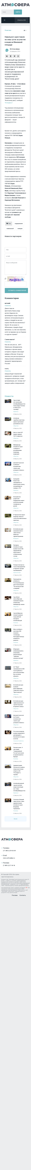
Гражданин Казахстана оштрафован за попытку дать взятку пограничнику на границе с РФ (18, 483)
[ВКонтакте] (7, 56)
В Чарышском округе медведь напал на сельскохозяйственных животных (20, 517)
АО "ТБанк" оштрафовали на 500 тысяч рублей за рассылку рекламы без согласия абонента (18, 671)
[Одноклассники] (10, 56)
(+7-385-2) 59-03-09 (9, 850)
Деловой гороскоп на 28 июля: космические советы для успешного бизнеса (18, 466)
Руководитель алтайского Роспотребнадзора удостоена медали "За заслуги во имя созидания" (18, 583)
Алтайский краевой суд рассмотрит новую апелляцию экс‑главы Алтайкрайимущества (19, 787)
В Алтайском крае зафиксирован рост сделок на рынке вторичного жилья (18, 703)
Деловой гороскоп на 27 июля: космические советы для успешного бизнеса (18, 719)
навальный (10, 228)
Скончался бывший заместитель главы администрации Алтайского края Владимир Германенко (18, 804)
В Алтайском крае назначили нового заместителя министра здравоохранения (18, 532)
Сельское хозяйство (18, 741)
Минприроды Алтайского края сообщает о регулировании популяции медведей (17, 449)
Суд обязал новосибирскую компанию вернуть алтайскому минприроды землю (18, 600)
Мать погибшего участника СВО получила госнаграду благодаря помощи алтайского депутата (18, 635)
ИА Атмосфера (15, 4)
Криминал (15, 411)
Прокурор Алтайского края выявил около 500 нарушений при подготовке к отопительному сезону (18, 550)
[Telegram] (14, 56)
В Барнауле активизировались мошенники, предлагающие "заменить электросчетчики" (18, 653)
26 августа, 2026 (17, 743)
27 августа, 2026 (17, 492)
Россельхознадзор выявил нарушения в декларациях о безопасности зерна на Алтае (19, 735)
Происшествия (17, 572)
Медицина (16, 538)
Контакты (23, 895)
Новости (9, 396)
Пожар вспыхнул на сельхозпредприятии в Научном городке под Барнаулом (19, 567)
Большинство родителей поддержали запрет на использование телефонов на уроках (18, 501)
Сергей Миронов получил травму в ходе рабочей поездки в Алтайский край (18, 617)
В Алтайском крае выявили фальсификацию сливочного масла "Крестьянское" (18, 688)
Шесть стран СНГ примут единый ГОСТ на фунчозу (18, 434)
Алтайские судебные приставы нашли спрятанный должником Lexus (19, 421)
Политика (8, 30)
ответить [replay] (8, 305)
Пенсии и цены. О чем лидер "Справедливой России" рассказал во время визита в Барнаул (18, 752)
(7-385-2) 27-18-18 (9, 865)
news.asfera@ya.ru (9, 858)
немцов (20, 228)
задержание (19, 223)
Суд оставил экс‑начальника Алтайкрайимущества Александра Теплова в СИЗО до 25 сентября (19, 405)
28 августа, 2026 (17, 414)
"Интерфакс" (9, 103)
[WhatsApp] (18, 56)
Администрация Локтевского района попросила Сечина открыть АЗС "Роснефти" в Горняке (19, 770)
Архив (15, 819)
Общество (15, 426)
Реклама (14, 895)
